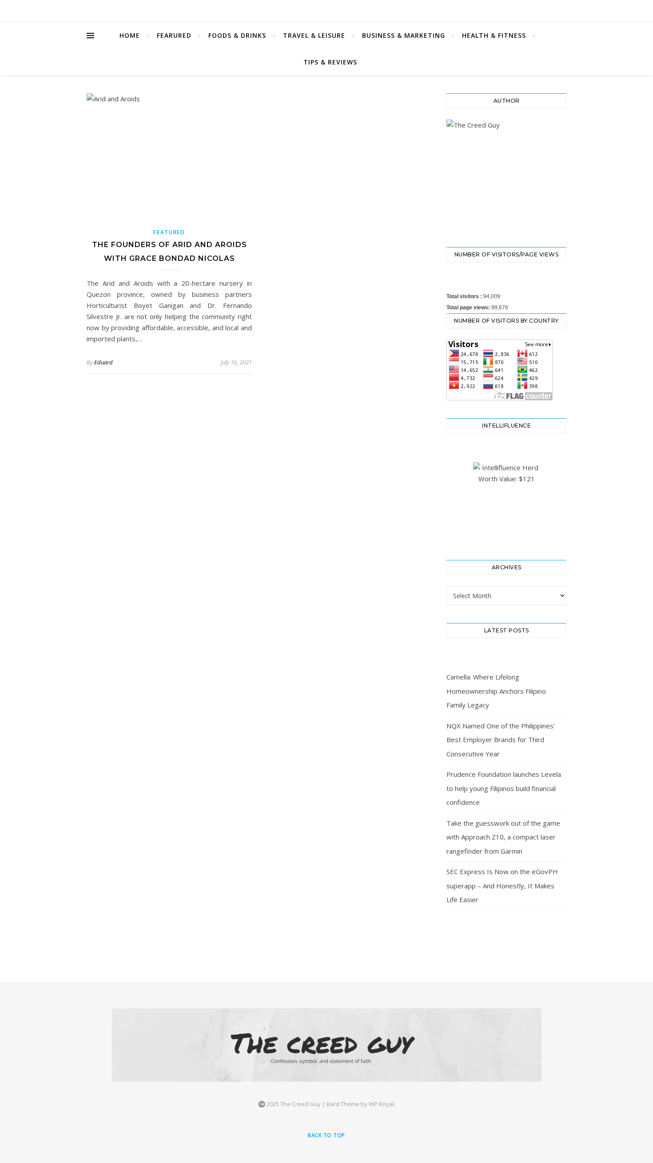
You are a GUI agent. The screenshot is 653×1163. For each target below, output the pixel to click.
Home (129, 35)
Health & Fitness (494, 35)
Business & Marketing (403, 35)
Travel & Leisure (314, 35)
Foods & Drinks (237, 35)
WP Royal (381, 1104)
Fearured (174, 35)
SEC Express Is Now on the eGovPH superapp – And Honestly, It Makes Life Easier (502, 885)
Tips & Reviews (330, 62)
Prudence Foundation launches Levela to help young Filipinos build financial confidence (503, 788)
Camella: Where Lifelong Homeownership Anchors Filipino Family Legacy (496, 690)
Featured (169, 232)
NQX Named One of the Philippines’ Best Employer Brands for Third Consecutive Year (500, 739)
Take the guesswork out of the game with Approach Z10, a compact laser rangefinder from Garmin (503, 837)
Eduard (103, 362)
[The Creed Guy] (327, 1045)
